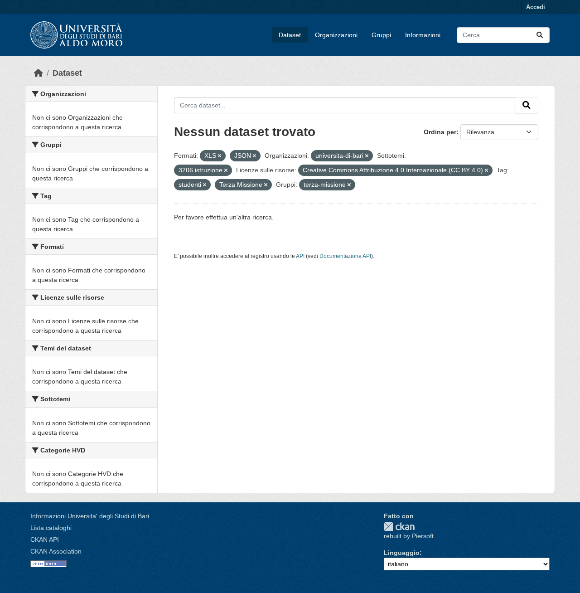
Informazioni (422, 35)
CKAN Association (56, 551)
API (300, 256)
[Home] (38, 73)
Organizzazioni (336, 35)
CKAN (399, 526)
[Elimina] (219, 156)
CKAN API (44, 539)
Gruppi (381, 35)
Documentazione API (345, 256)
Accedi (535, 7)
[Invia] (540, 35)
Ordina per (440, 132)
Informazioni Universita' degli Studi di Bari (89, 516)
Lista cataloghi (51, 527)
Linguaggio (402, 552)
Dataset (290, 35)
